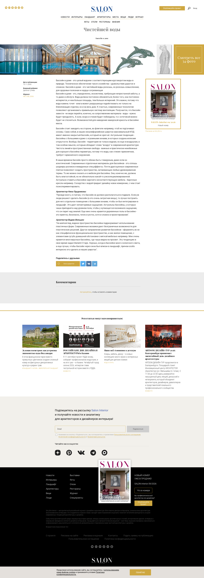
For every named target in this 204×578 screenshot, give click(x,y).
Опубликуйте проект (172, 8)
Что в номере (143, 490)
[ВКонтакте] (88, 263)
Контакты (113, 535)
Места (116, 17)
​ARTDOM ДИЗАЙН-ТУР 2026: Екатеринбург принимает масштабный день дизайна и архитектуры (160, 354)
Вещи (123, 17)
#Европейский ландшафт (48, 368)
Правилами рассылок (96, 437)
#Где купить (109, 362)
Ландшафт (89, 17)
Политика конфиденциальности (120, 539)
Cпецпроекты (76, 497)
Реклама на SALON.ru (153, 131)
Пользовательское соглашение (83, 539)
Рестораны (104, 22)
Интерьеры (77, 17)
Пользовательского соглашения (127, 435)
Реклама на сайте (69, 535)
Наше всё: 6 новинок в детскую (120, 350)
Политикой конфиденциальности (72, 437)
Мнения (116, 22)
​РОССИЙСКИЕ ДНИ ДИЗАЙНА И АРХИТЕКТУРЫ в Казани (80, 352)
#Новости (67, 371)
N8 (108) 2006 (28, 96)
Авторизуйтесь (85, 292)
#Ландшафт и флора (30, 368)
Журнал (139, 17)
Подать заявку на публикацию (138, 535)
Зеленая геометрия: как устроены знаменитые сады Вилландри (39, 352)
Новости (65, 17)
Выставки (75, 475)
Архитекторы (104, 17)
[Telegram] (94, 263)
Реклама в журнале (93, 535)
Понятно (140, 572)
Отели (94, 22)
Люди (131, 17)
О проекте (50, 535)
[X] (83, 263)
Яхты (86, 22)
